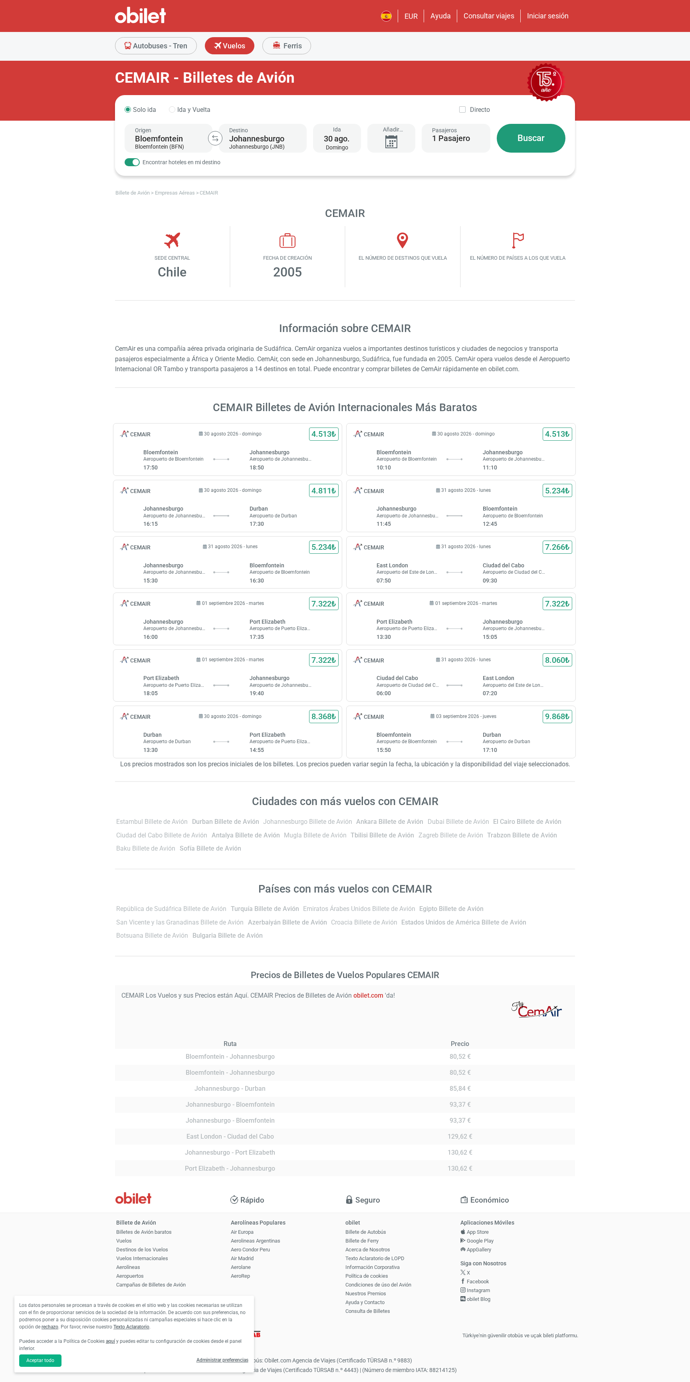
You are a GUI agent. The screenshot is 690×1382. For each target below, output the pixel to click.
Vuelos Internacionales (142, 1258)
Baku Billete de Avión (145, 848)
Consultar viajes (489, 16)
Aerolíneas (128, 1267)
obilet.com (369, 995)
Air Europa (242, 1232)
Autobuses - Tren (159, 46)
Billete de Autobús (365, 1232)
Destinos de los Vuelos (142, 1250)
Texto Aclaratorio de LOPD (374, 1258)
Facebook (477, 1282)
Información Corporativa (372, 1267)
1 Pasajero (451, 138)
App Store (477, 1232)
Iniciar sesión (548, 16)
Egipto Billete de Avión (451, 909)
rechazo (50, 1327)
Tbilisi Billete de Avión (382, 835)
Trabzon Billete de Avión (522, 835)
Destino (238, 130)
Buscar (531, 138)
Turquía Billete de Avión (265, 909)
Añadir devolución (391, 129)
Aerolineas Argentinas (255, 1241)
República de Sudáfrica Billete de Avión (171, 909)
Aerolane (241, 1267)
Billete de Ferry (362, 1241)
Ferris (292, 46)
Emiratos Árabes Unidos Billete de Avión (359, 909)
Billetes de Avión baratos (144, 1232)
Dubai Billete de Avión (458, 821)
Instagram (478, 1290)
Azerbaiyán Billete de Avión (287, 922)
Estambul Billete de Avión (152, 821)
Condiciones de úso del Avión (378, 1285)
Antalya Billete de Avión (246, 835)
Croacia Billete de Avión (364, 922)
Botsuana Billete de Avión (152, 935)
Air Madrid (242, 1258)
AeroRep (240, 1276)
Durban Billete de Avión (225, 821)
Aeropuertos (130, 1276)
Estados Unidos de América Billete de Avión (463, 922)
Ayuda (440, 16)
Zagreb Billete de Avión (450, 835)
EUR (411, 16)
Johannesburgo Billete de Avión (307, 821)
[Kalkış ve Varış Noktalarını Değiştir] (215, 138)
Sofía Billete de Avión (210, 848)
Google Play (480, 1241)
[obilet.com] (159, 22)
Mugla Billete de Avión (315, 835)
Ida (337, 129)
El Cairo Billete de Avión (527, 821)
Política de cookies (366, 1276)
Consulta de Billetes (367, 1311)
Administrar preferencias (222, 1360)
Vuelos (233, 46)
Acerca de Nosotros (367, 1250)
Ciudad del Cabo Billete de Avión (161, 835)
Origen (143, 130)
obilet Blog (478, 1299)
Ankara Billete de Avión (389, 821)
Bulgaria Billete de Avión (227, 935)
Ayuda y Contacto (365, 1302)
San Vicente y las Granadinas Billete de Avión (180, 922)
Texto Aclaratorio (131, 1327)
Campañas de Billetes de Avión (151, 1285)
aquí (110, 1341)
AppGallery (478, 1250)
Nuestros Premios (365, 1293)
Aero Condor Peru (250, 1250)
